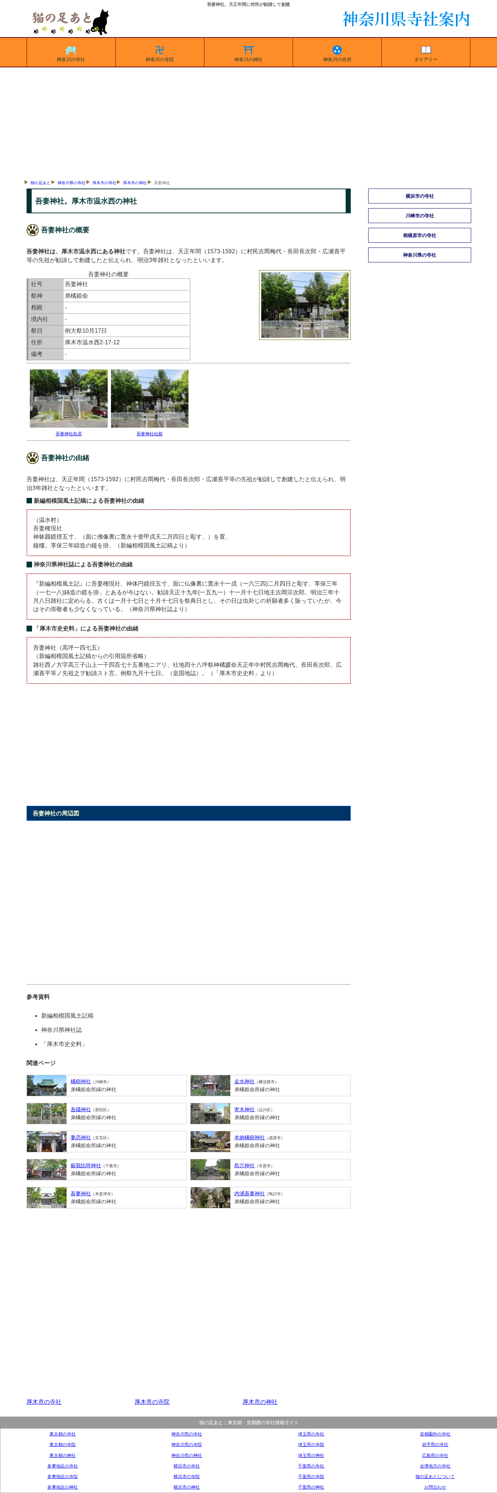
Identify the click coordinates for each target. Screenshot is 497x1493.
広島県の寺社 (435, 1455)
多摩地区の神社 (62, 1487)
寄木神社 (244, 1109)
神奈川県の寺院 (186, 1444)
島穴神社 (244, 1165)
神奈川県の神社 (186, 1455)
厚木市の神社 (135, 183)
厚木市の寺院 (152, 1402)
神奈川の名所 (337, 59)
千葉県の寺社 (311, 1466)
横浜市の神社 (187, 1487)
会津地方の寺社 (435, 1466)
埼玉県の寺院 (311, 1444)
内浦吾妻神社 (249, 1193)
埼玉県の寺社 (311, 1433)
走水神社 (244, 1081)
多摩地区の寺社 (62, 1466)
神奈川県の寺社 (71, 183)
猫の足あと (41, 183)
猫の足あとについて (435, 1476)
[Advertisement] (248, 122)
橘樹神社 (81, 1081)
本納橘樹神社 (249, 1137)
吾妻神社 (81, 1193)
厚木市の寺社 (104, 183)
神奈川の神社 (248, 59)
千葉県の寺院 (311, 1476)
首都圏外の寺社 (435, 1433)
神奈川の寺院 (160, 59)
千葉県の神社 (311, 1487)
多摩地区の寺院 (62, 1476)
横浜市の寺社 (187, 1466)
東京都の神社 (62, 1455)
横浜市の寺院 (187, 1476)
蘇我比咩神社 (86, 1165)
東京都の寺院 (62, 1444)
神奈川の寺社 (71, 59)
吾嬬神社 (81, 1109)
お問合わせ (435, 1487)
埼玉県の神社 (311, 1455)
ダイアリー (426, 59)
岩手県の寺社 (435, 1444)
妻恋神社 (81, 1137)
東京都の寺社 (62, 1433)
